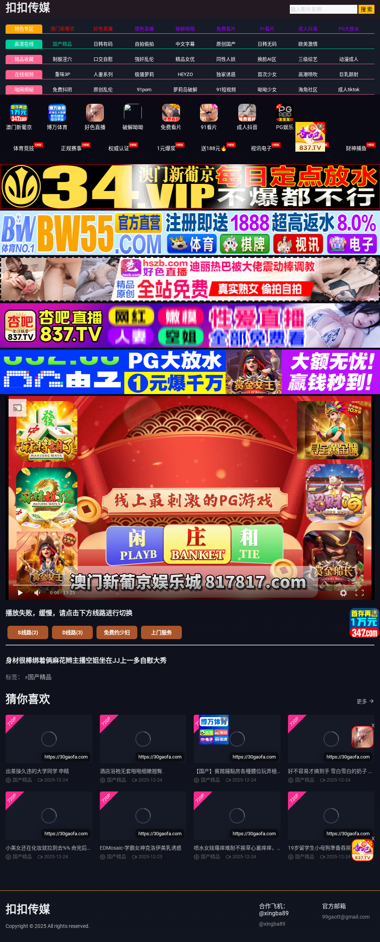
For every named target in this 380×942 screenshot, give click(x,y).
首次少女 (267, 74)
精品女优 (185, 59)
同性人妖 (226, 59)
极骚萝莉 (144, 74)
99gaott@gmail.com (346, 917)
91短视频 (226, 89)
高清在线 (24, 44)
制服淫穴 (62, 59)
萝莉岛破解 (185, 89)
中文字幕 (185, 44)
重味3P (62, 74)
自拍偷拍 (144, 44)
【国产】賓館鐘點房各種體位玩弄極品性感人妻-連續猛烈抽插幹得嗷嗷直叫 (280, 771)
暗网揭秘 (24, 89)
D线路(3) (72, 632)
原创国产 (226, 44)
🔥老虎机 (309, 148)
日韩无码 (267, 44)
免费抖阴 (62, 89)
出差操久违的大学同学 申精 (37, 771)
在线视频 (24, 74)
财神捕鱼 (356, 148)
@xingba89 (272, 924)
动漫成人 (348, 59)
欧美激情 (308, 44)
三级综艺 (308, 59)
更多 (362, 701)
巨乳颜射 (348, 74)
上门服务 (161, 632)
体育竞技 (23, 148)
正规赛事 (71, 148)
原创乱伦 (103, 89)
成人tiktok (349, 89)
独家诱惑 (226, 74)
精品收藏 (24, 59)
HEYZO (185, 74)
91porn (144, 89)
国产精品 (62, 44)
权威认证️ (118, 148)
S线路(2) (28, 632)
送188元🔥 (214, 148)
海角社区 (308, 89)
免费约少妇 (117, 632)
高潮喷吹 (308, 74)
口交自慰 (103, 59)
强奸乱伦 (144, 59)
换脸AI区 (267, 59)
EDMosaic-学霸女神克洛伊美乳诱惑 (140, 848)
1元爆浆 (166, 148)
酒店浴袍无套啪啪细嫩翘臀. (132, 771)
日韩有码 (103, 44)
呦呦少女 (267, 89)
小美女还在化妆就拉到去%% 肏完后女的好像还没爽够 (67, 848)
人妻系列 (103, 74)
